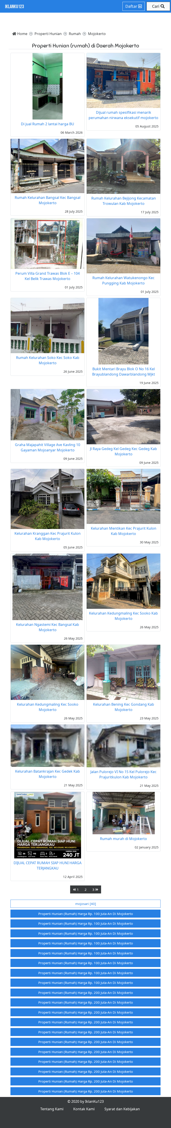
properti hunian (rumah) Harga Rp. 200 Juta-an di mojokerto (85, 992)
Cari (156, 6)
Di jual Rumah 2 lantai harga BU (47, 123)
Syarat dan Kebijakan (122, 1108)
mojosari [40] (85, 903)
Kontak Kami (84, 1108)
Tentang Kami (51, 1108)
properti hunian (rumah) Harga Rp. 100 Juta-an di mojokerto (85, 913)
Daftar (131, 6)
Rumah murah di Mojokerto (123, 838)
